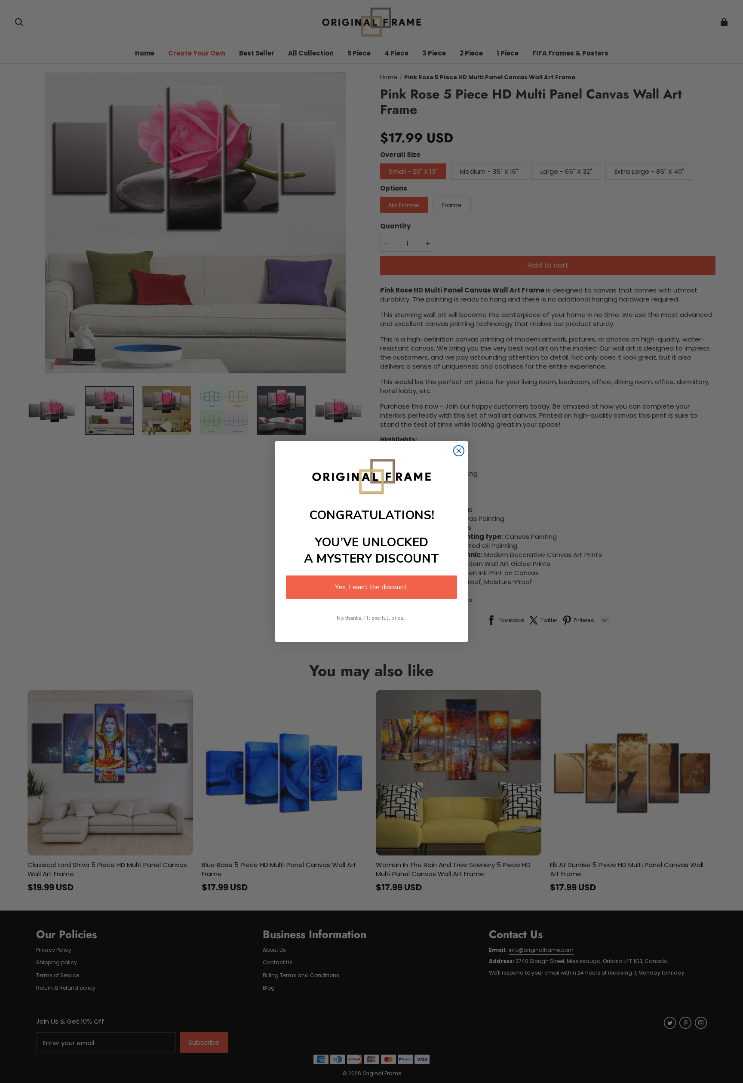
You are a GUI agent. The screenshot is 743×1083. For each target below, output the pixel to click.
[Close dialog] (459, 451)
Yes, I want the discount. (371, 587)
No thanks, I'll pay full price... (372, 618)
